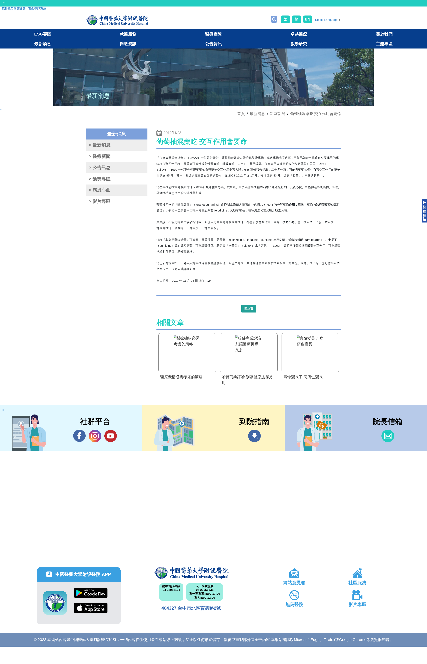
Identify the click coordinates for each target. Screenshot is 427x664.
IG (95, 436)
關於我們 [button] (384, 34)
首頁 (241, 114)
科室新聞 (277, 114)
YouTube (110, 436)
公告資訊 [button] (213, 43)
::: (4, 3)
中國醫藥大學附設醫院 (191, 573)
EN (307, 19)
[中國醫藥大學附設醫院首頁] (117, 20)
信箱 (387, 436)
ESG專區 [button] (42, 34)
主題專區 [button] (384, 43)
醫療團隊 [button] (213, 34)
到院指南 (254, 436)
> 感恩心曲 (100, 190)
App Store (91, 610)
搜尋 (274, 19)
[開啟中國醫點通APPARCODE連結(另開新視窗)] (55, 603)
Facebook (79, 436)
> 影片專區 (100, 201)
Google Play (91, 595)
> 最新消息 (100, 145)
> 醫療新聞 (100, 156)
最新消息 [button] (42, 43)
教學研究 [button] (299, 43)
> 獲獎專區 (100, 178)
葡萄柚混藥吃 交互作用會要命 (315, 114)
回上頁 (248, 308)
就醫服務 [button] (128, 34)
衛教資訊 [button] (128, 43)
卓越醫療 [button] (299, 34)
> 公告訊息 (100, 167)
